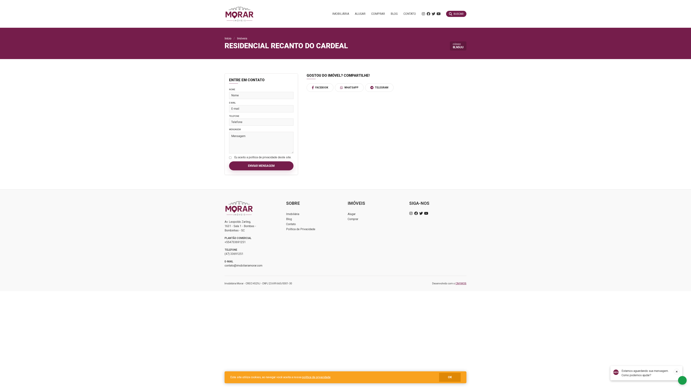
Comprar (378, 13)
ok (450, 377)
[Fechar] (676, 372)
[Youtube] (438, 14)
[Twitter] (433, 14)
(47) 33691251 (234, 254)
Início (228, 38)
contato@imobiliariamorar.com (243, 265)
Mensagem (235, 129)
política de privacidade (316, 377)
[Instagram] (423, 14)
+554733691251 (235, 242)
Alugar (360, 13)
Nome (232, 89)
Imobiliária (340, 13)
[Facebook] (428, 14)
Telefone (234, 116)
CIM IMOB (460, 283)
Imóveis (242, 38)
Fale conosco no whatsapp (682, 380)
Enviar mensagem (261, 165)
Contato (409, 13)
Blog (394, 13)
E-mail (232, 103)
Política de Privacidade (300, 229)
